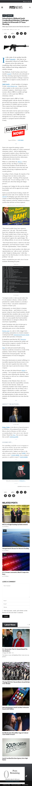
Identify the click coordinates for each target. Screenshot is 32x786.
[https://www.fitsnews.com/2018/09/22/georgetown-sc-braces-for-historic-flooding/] (16, 538)
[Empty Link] (27, 624)
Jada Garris (6, 84)
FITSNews (6, 526)
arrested (4, 196)
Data (3, 348)
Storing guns (5, 331)
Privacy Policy (25, 784)
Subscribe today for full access (12, 779)
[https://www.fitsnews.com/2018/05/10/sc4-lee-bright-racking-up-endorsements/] (16, 514)
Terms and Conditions (16, 784)
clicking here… (22, 481)
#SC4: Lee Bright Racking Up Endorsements (15, 524)
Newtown (23, 339)
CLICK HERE (15, 455)
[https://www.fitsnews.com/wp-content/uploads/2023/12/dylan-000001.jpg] (16, 414)
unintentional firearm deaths (21, 335)
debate (23, 370)
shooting (13, 59)
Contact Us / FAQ (6, 784)
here (14, 435)
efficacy (20, 161)
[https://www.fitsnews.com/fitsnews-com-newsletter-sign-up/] (16, 470)
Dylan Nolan (6, 29)
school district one (12, 86)
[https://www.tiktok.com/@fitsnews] (26, 776)
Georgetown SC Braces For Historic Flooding (15, 548)
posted (9, 74)
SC (4, 15)
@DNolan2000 (14, 437)
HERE (24, 453)
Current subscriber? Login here (12, 781)
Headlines (9, 15)
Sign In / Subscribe (27, 1)
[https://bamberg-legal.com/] (16, 224)
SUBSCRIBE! (21, 140)
